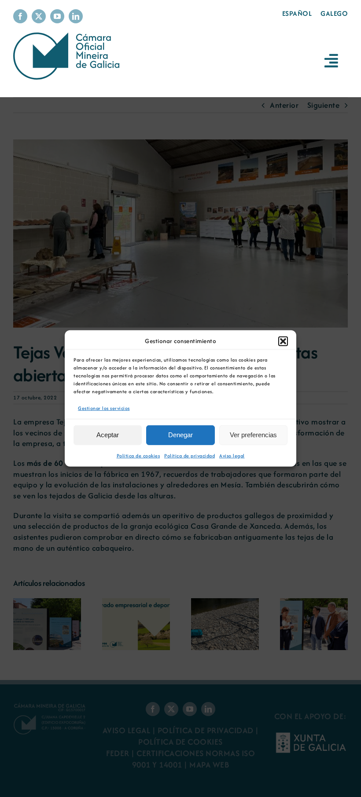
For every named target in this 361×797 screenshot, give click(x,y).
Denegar (180, 435)
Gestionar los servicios (104, 408)
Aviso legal (232, 455)
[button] (283, 341)
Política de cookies (138, 455)
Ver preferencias (253, 435)
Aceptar (107, 435)
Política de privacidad (189, 455)
